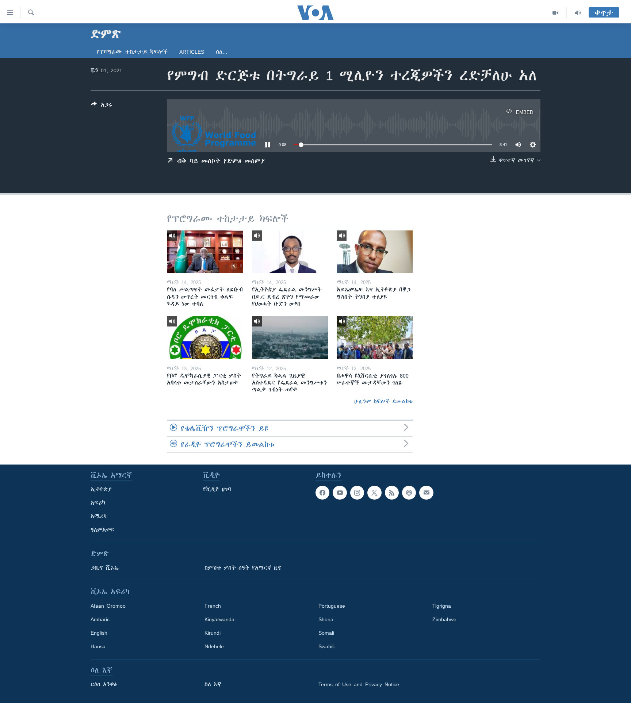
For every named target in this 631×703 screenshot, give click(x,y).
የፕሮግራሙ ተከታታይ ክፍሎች (132, 52)
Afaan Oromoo (108, 606)
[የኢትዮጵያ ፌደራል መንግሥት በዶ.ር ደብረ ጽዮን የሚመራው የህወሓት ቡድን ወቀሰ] (290, 251)
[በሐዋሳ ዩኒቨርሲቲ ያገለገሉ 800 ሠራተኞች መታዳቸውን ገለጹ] (375, 337)
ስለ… (221, 52)
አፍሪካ (98, 503)
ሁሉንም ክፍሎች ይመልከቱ (383, 401)
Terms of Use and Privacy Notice (358, 684)
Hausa (98, 646)
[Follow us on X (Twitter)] (374, 493)
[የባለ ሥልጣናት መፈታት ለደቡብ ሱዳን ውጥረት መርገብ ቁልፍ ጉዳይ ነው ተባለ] (205, 251)
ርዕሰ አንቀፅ (104, 684)
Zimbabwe (444, 619)
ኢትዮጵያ (101, 489)
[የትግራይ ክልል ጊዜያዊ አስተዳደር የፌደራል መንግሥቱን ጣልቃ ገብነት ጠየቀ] (290, 337)
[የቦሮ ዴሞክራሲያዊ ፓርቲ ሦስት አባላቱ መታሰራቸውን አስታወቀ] (205, 337)
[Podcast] (409, 493)
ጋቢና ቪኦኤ (105, 568)
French (212, 606)
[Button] (101, 106)
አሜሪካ (99, 516)
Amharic (100, 619)
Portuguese (331, 606)
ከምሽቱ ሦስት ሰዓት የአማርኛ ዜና (243, 568)
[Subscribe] (426, 493)
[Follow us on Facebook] (322, 493)
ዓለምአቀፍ (102, 530)
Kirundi (212, 633)
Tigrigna (441, 606)
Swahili (326, 646)
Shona (325, 619)
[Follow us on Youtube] (340, 493)
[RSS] (392, 493)
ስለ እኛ (212, 684)
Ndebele (214, 646)
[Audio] (578, 12)
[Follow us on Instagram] (357, 493)
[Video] (555, 12)
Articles (191, 52)
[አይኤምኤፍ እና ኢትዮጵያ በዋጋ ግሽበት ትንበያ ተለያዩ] (375, 251)
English (99, 633)
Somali (326, 633)
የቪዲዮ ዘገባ (217, 489)
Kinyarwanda (219, 619)
